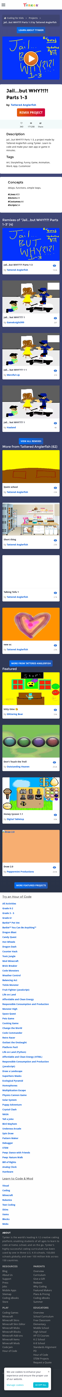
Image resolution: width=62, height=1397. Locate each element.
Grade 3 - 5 (8, 913)
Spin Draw (8, 1133)
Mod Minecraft (10, 961)
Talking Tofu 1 (11, 591)
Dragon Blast (9, 932)
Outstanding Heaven (18, 766)
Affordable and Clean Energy (18, 999)
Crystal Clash (9, 1109)
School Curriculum (43, 1316)
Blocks (6, 1219)
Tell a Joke (8, 1119)
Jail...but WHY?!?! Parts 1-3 (18, 264)
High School (39, 1331)
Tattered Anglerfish (23, 104)
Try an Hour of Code (16, 897)
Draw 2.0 (8, 866)
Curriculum (39, 1274)
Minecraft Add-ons (12, 1335)
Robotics (7, 1199)
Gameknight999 (15, 322)
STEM (5, 1147)
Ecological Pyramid (12, 1080)
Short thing (10, 539)
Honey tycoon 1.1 (13, 814)
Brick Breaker (9, 965)
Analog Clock (9, 1166)
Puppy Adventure (12, 1104)
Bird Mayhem (9, 1123)
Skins (5, 1209)
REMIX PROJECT (31, 112)
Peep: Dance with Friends (16, 1152)
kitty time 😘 (11, 709)
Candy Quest (9, 937)
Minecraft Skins (10, 1320)
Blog (4, 1271)
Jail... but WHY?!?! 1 (14, 317)
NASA (5, 1114)
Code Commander (12, 1032)
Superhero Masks (11, 1075)
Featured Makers (42, 1290)
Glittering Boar (15, 714)
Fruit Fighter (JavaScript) (15, 989)
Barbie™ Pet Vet (11, 922)
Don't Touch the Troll (15, 761)
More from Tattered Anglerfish (31, 663)
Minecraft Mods (11, 1343)
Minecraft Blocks (11, 1331)
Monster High (9, 1008)
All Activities (9, 903)
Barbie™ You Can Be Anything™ (19, 927)
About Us (7, 1274)
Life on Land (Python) (14, 1051)
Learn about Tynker (31, 30)
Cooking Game (10, 1023)
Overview (38, 1271)
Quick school (11, 486)
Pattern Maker (10, 1138)
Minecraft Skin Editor (13, 1324)
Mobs (5, 1223)
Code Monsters (10, 970)
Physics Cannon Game (14, 1095)
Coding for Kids (15, 17)
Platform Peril (10, 1047)
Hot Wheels (8, 941)
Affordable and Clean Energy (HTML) (22, 1056)
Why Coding (40, 1286)
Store (5, 1301)
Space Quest (9, 1013)
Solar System (9, 1099)
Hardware (7, 1171)
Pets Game (8, 1018)
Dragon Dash (9, 946)
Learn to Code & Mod (17, 1178)
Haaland (11, 427)
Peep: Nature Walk (12, 1157)
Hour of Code (9, 1350)
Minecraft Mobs (11, 1327)
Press (5, 1282)
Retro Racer (8, 1037)
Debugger (7, 1142)
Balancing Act (9, 980)
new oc (7, 644)
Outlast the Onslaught (14, 1042)
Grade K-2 (7, 908)
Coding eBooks (10, 1297)
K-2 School (39, 1339)
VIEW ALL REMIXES (31, 441)
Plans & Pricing (41, 1294)
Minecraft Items (11, 1339)
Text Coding (8, 1204)
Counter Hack (9, 951)
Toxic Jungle (8, 956)
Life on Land (9, 994)
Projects (33, 17)
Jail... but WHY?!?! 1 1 (15, 369)
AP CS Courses (41, 1335)
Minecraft (7, 1195)
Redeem (37, 1282)
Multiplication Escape (14, 1090)
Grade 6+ (7, 917)
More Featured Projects (31, 885)
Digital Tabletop (15, 819)
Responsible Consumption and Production (25, 1004)
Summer (38, 1301)
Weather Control (11, 975)
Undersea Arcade (11, 1128)
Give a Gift (39, 1278)
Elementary (39, 1324)
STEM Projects (41, 1358)
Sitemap (6, 1294)
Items (5, 1214)
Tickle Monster (10, 984)
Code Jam (7, 1347)
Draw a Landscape (12, 1071)
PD (35, 1350)
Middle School (41, 1327)
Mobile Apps (9, 1290)
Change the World (12, 1028)
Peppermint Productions (20, 871)
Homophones (9, 1085)
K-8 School (39, 1343)
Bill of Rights (9, 1162)
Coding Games (10, 1312)
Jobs (4, 1286)
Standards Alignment (44, 1347)
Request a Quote (42, 1362)
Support (6, 1278)
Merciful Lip (13, 374)
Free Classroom (41, 1320)
